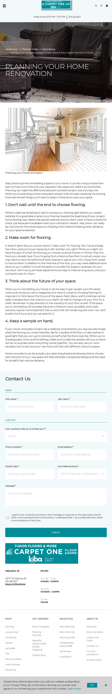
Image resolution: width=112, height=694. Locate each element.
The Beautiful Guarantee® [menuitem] (67, 644)
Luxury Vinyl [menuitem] (11, 632)
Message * (10, 486)
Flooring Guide (30, 49)
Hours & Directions (15, 584)
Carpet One (11, 49)
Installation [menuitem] (65, 656)
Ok (92, 685)
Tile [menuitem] (7, 653)
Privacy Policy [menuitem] (94, 660)
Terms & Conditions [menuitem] (92, 653)
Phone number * (13, 447)
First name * (11, 399)
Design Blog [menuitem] (38, 655)
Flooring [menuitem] (9, 626)
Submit (56, 532)
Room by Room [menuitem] (95, 632)
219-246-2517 (75, 17)
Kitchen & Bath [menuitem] (13, 659)
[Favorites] (101, 6)
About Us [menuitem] (91, 626)
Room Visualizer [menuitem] (40, 626)
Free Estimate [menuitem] (12, 664)
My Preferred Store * (68, 466)
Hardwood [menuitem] (10, 637)
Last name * (64, 399)
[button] (96, 6)
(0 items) (107, 6)
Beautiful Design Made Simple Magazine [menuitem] (39, 645)
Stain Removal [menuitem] (67, 626)
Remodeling (48, 49)
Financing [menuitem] (10, 670)
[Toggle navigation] (4, 6)
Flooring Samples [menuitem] (36, 633)
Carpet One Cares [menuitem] (93, 639)
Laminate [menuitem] (10, 648)
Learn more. (74, 688)
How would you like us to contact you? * (25, 429)
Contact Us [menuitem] (92, 646)
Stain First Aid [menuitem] (67, 632)
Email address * (65, 447)
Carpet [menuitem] (8, 643)
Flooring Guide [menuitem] (67, 637)
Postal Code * (12, 466)
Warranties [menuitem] (65, 651)
